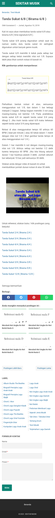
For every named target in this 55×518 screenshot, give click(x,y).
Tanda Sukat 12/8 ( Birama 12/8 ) (18, 274)
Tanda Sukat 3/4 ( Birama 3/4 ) (17, 238)
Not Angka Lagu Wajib (39, 400)
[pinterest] (34, 297)
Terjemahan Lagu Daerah (40, 429)
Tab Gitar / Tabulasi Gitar (40, 417)
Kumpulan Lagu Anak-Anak (14, 426)
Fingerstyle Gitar (10, 422)
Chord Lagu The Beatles (13, 414)
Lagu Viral (34, 387)
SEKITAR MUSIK (27, 3)
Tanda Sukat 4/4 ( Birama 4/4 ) (17, 244)
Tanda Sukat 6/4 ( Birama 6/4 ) (17, 256)
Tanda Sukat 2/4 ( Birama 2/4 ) (17, 232)
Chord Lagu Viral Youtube (14, 418)
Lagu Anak (34, 383)
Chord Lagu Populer (11, 410)
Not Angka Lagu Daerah (39, 396)
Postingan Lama (44, 368)
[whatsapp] (46, 297)
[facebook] (8, 297)
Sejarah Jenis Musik (38, 412)
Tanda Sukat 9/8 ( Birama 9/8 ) (17, 268)
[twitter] (21, 297)
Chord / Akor (8, 401)
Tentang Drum (35, 421)
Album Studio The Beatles (14, 383)
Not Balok (34, 404)
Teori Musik (34, 425)
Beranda (27, 504)
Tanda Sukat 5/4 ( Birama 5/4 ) (17, 250)
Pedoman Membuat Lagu (40, 408)
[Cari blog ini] (51, 3)
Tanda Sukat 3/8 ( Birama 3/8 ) (17, 262)
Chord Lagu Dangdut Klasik (14, 406)
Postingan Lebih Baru (12, 368)
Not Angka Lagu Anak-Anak (41, 392)
